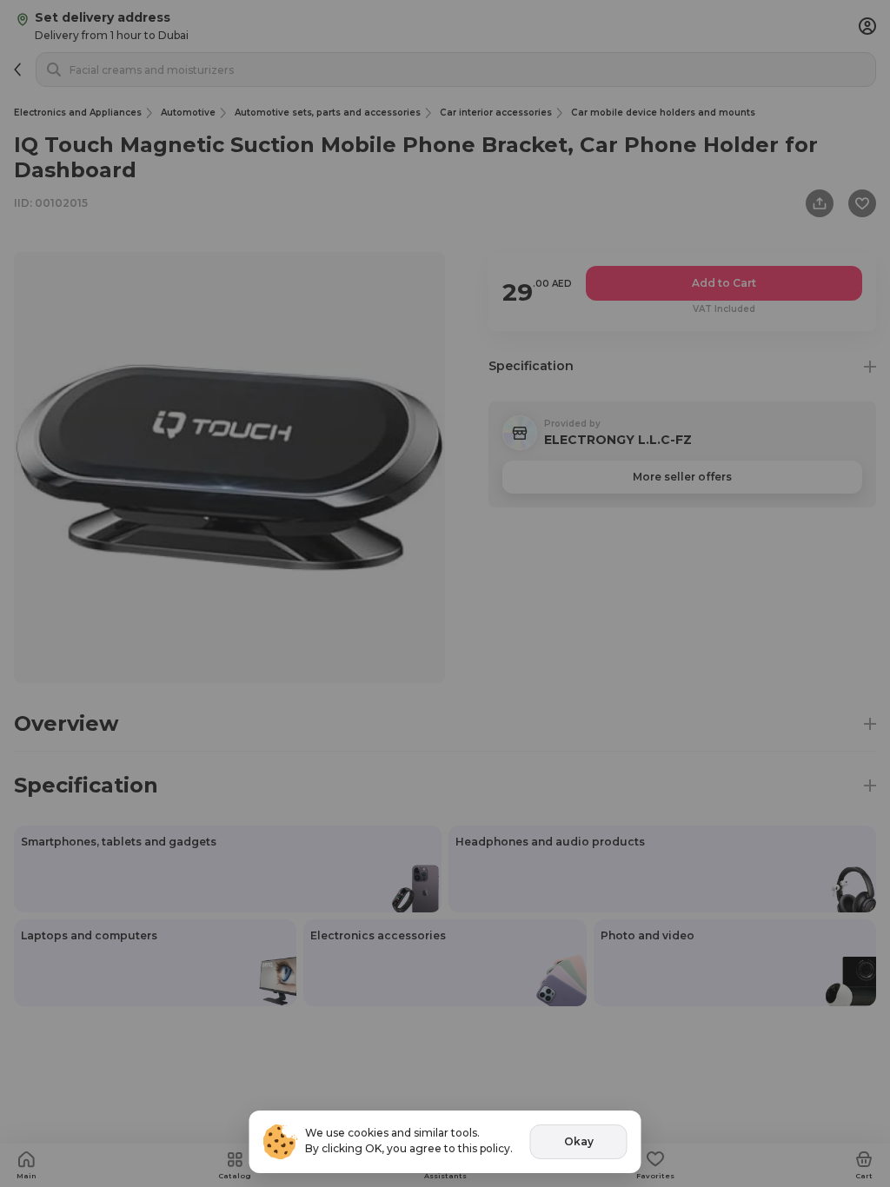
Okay (579, 1141)
